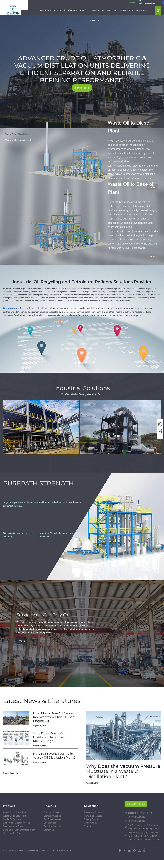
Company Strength (52, 815)
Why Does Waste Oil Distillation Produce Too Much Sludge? (51, 737)
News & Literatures (93, 815)
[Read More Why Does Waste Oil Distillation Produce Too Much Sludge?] (16, 738)
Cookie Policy (90, 822)
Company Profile (51, 812)
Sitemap (88, 826)
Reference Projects (93, 812)
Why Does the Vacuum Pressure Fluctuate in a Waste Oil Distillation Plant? (123, 771)
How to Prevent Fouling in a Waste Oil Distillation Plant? (54, 755)
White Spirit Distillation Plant (16, 822)
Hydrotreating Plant (12, 833)
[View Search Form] (163, 2)
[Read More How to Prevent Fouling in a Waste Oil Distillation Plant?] (16, 758)
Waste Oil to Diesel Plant (15, 812)
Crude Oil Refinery (12, 819)
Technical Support (52, 826)
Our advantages (11, 308)
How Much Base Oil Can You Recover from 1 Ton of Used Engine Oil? (54, 717)
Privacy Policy (91, 819)
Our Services (50, 822)
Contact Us (131, 2)
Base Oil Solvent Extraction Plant (19, 829)
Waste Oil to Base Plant (14, 815)
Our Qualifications (52, 819)
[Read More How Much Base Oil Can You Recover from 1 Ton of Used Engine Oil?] (16, 718)
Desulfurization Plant (13, 826)
